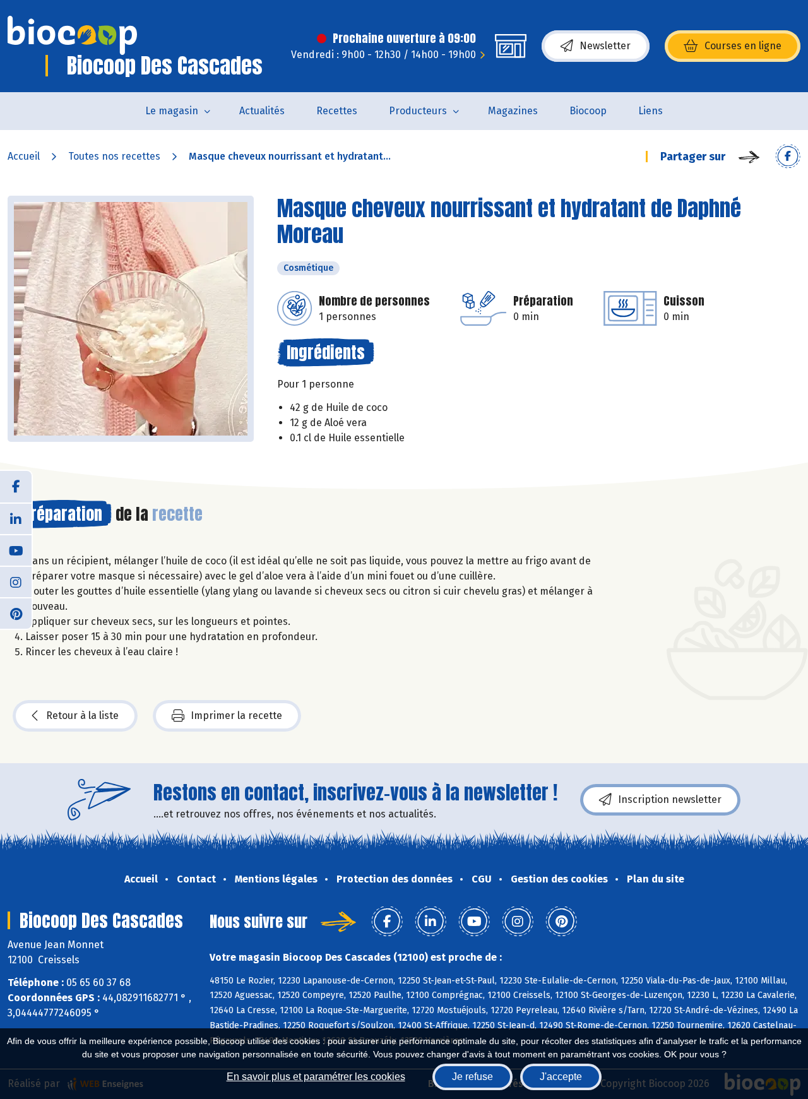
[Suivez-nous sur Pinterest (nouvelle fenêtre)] (16, 613)
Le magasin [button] (171, 111)
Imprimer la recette (236, 716)
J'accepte (561, 1076)
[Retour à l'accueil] (72, 35)
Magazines (513, 111)
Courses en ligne (742, 46)
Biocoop (588, 111)
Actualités (262, 111)
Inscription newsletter (670, 799)
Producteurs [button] (418, 111)
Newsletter (605, 46)
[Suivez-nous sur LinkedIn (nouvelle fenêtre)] (16, 518)
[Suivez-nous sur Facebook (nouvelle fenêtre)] (16, 486)
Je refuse (472, 1076)
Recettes (336, 111)
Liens (650, 111)
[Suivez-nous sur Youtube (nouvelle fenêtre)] (16, 550)
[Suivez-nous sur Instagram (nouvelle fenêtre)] (16, 581)
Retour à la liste (82, 716)
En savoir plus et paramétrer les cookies (316, 1076)
